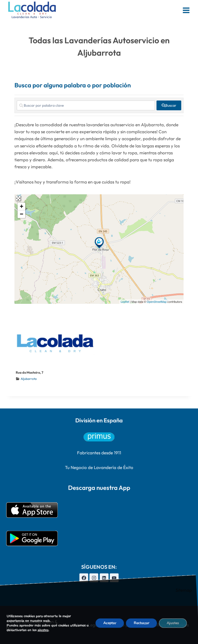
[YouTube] (114, 577)
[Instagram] (93, 577)
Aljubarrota (29, 379)
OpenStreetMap (157, 301)
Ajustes (173, 623)
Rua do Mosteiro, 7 (29, 372)
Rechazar (141, 623)
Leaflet (125, 301)
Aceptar (109, 623)
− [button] (21, 214)
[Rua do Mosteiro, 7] (99, 242)
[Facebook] (83, 577)
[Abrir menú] (186, 10)
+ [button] (21, 206)
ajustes (43, 630)
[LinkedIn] (104, 577)
